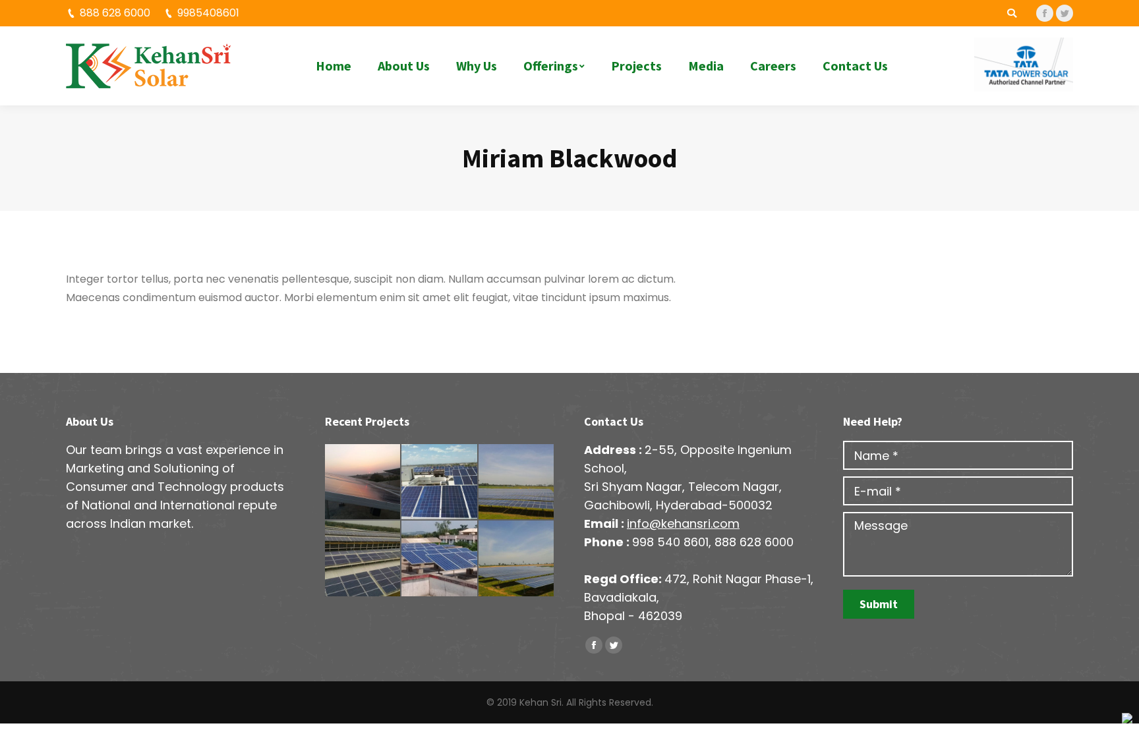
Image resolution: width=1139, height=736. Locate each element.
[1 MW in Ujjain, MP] (517, 559)
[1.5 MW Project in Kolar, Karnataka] (363, 559)
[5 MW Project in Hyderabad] (517, 482)
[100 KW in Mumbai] (439, 559)
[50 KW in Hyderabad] (363, 482)
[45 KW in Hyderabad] (439, 482)
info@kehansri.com (683, 523)
